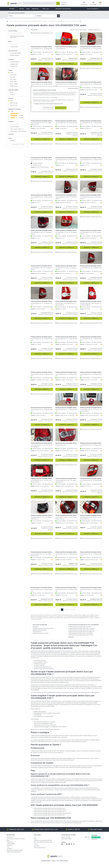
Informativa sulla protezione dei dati (43, 840)
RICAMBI (11, 8)
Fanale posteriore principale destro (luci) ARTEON (81, 630)
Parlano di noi (10, 842)
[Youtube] (66, 844)
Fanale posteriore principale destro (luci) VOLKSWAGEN (63, 21)
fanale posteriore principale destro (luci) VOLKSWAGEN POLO (49, 811)
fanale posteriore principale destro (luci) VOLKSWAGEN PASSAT (50, 810)
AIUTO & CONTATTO (92, 8)
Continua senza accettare (73, 88)
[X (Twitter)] (64, 844)
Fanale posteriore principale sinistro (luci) (43, 628)
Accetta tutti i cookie (61, 107)
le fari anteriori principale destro (72, 821)
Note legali (36, 846)
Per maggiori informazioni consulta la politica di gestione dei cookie (48, 103)
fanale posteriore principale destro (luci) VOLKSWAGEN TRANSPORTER (52, 813)
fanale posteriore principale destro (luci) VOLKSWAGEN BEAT (49, 814)
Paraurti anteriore (37, 631)
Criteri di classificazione (40, 847)
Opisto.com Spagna (66, 838)
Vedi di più (10, 134)
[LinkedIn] (69, 844)
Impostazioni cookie (48, 107)
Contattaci (9, 848)
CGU (35, 837)
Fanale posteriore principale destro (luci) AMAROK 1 (81, 628)
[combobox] (41, 3)
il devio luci (50, 822)
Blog (8, 840)
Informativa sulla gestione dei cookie (43, 842)
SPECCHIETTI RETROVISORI (62, 8)
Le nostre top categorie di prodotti (16, 838)
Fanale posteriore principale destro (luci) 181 (79, 626)
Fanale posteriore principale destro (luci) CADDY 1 (81, 634)
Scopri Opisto (10, 837)
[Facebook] (62, 844)
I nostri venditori (11, 843)
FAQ (8, 846)
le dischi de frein (58, 821)
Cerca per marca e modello (16, 13)
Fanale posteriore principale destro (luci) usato (35, 21)
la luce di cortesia (41, 822)
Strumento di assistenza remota (15, 850)
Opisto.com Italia (65, 837)
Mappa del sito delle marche (14, 851)
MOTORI (21, 8)
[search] (58, 3)
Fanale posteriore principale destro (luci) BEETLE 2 (81, 631)
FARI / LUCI (46, 8)
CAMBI (28, 8)
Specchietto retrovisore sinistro (41, 633)
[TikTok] (74, 844)
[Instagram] (71, 844)
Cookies (36, 844)
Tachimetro (35, 626)
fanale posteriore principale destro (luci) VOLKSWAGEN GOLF (49, 808)
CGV (35, 838)
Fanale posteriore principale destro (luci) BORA (80, 633)
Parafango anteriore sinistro (40, 630)
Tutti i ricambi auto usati (16, 21)
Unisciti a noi (10, 845)
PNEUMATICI (35, 8)
